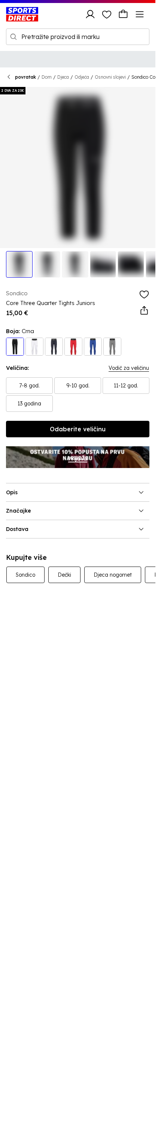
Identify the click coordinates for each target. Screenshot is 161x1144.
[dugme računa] (90, 14)
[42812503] (15, 347)
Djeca (63, 77)
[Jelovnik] (139, 14)
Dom (47, 77)
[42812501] (34, 347)
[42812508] (73, 347)
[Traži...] (13, 36)
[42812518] (54, 347)
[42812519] (93, 347)
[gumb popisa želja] (106, 14)
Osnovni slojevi (110, 77)
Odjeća (82, 77)
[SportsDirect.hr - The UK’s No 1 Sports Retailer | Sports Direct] (22, 14)
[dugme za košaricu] (123, 14)
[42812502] (112, 347)
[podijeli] (144, 310)
